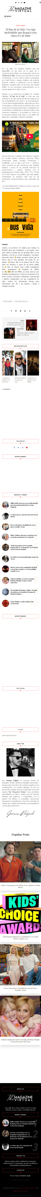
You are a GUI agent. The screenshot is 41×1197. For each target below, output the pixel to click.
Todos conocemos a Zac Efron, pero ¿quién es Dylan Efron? (20, 886)
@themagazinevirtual (9, 735)
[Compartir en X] (16, 310)
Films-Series (20, 25)
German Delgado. (20, 1191)
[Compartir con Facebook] (11, 310)
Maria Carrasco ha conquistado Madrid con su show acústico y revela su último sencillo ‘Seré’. (23, 569)
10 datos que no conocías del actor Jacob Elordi (21, 1146)
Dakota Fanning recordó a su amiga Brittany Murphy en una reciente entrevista (22, 581)
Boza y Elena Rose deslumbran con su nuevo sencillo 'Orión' (22, 526)
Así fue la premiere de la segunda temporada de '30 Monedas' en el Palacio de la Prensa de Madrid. (24, 547)
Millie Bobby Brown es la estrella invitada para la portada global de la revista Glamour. (24, 505)
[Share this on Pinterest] (20, 310)
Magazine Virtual (21, 301)
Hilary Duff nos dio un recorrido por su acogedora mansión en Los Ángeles (23, 536)
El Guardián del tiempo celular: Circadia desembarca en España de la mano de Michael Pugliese (23, 592)
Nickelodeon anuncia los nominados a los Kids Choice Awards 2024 (20, 938)
